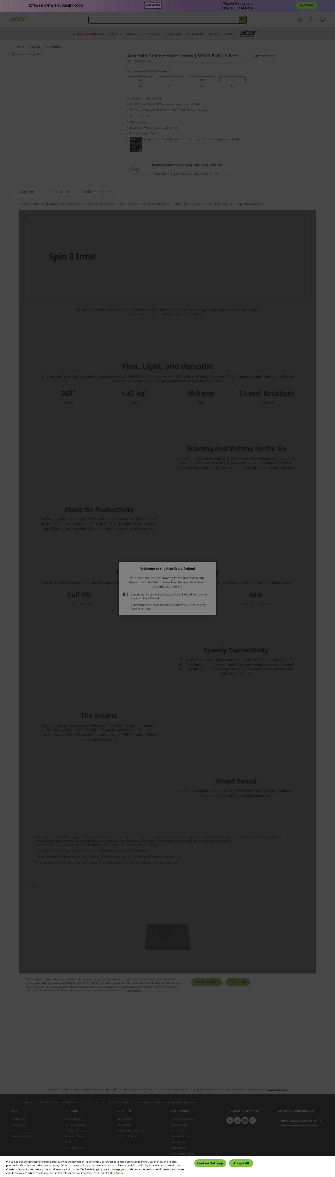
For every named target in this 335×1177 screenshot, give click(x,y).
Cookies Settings (210, 1163)
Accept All (241, 1163)
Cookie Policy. (115, 1173)
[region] (167, 1166)
